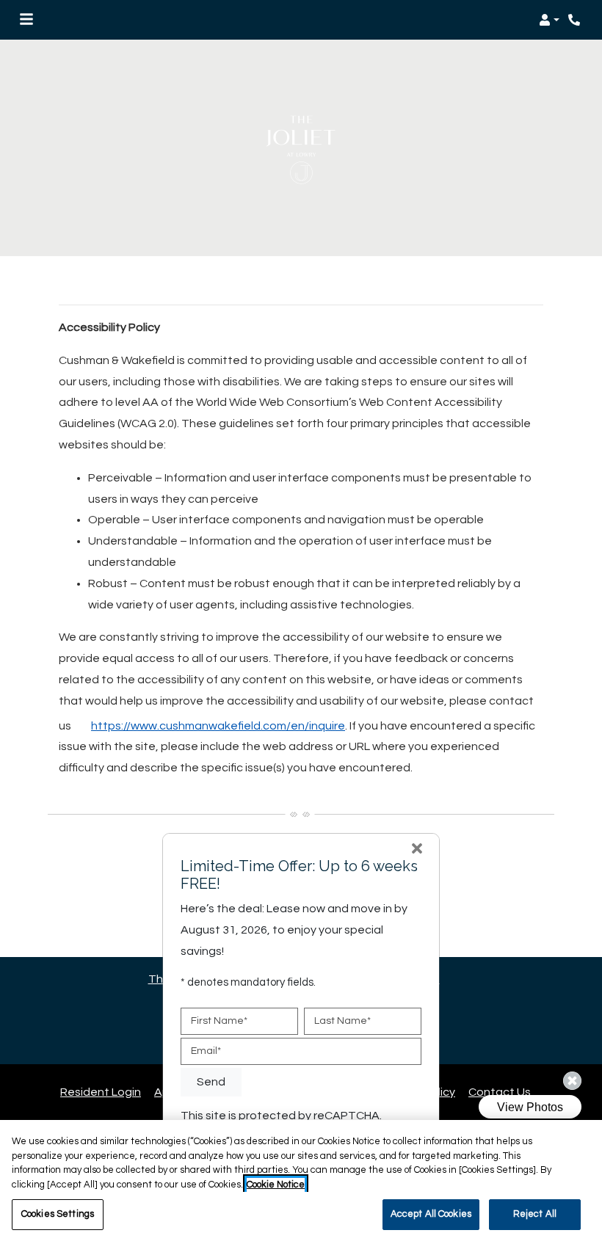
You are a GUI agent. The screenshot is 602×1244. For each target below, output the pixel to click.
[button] (549, 20)
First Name (219, 1021)
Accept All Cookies (431, 1214)
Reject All (534, 1214)
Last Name (342, 1021)
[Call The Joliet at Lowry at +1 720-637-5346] (575, 20)
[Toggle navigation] (26, 20)
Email (206, 1051)
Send (211, 1082)
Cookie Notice (276, 1184)
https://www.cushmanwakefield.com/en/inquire (218, 726)
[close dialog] (417, 850)
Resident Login (100, 1091)
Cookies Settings (57, 1214)
